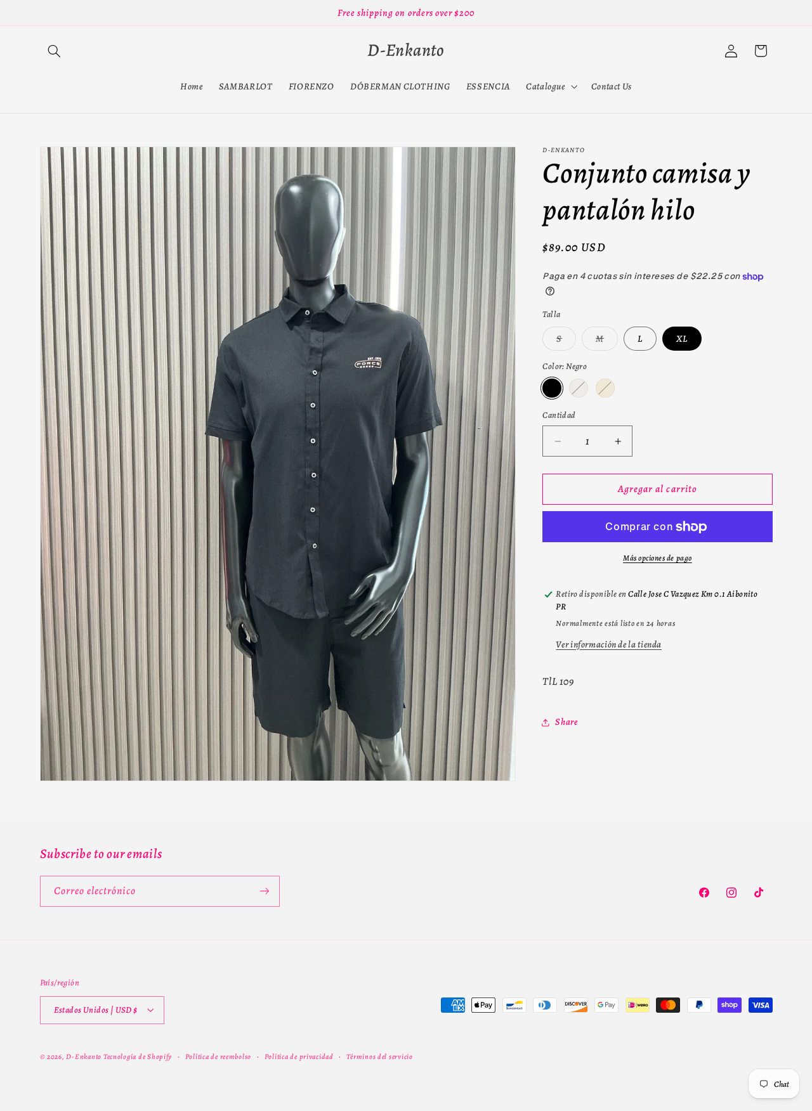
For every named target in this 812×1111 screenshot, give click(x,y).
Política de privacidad (299, 1056)
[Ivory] (578, 388)
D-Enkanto (84, 1056)
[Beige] (605, 388)
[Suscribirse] (263, 890)
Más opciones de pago (657, 558)
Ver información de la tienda (609, 644)
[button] (54, 50)
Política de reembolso (218, 1056)
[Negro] (551, 388)
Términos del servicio (379, 1056)
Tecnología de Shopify (137, 1056)
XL (682, 338)
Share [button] (566, 721)
